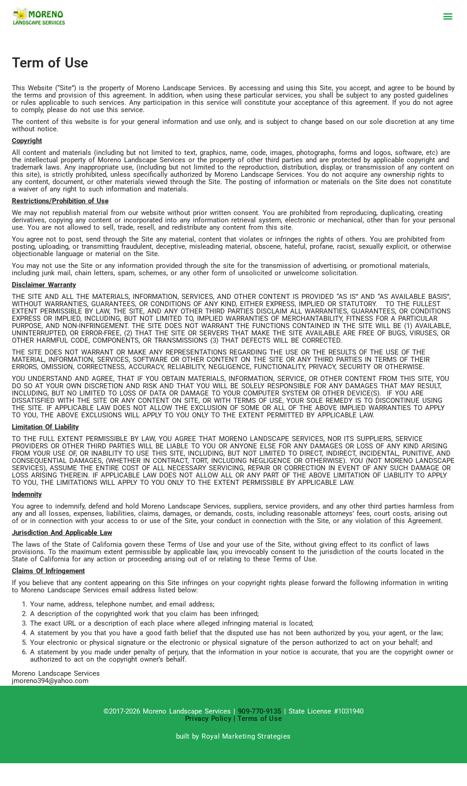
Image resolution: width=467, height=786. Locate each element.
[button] (447, 16)
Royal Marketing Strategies (246, 736)
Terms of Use (260, 718)
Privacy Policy (209, 718)
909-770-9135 (259, 711)
